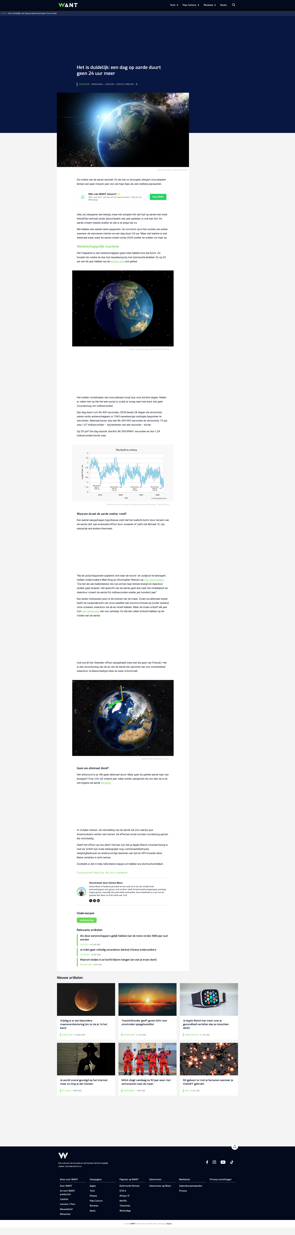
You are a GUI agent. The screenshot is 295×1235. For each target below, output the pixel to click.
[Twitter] (90, 901)
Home (3, 13)
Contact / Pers (67, 1204)
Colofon (64, 1199)
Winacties (65, 1214)
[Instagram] (94, 901)
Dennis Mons (97, 84)
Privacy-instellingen (221, 1179)
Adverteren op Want (160, 1186)
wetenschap (87, 920)
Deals (223, 5)
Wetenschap (84, 84)
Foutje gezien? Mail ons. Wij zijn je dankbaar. (102, 872)
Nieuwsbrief (66, 1209)
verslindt (106, 782)
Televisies (125, 1205)
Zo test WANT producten (67, 1192)
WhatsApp (125, 1210)
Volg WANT (158, 197)
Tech (172, 5)
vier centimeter (90, 611)
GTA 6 (123, 1190)
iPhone (93, 1195)
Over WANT (66, 1186)
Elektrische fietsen (130, 1186)
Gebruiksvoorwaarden (190, 1186)
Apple (93, 1186)
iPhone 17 (125, 1195)
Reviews (208, 5)
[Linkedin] (98, 901)
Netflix (123, 1200)
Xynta (169, 1224)
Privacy (183, 1190)
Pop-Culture (189, 5)
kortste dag (117, 261)
